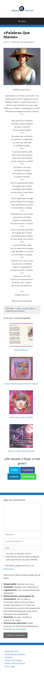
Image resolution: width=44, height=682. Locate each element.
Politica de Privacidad (15, 663)
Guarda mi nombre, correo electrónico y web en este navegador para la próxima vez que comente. (23, 556)
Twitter (14, 470)
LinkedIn (14, 476)
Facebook (27, 470)
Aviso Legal (10, 666)
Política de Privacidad (16, 629)
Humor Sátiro (28, 308)
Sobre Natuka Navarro (15, 654)
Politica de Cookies (13, 660)
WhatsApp (28, 476)
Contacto (9, 657)
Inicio (18, 308)
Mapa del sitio (11, 651)
